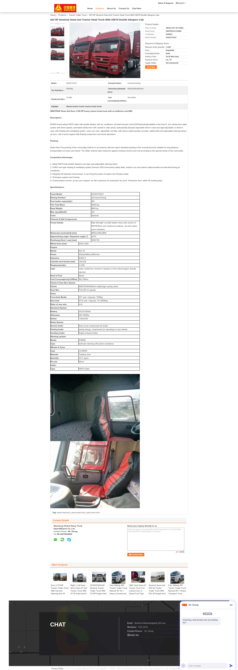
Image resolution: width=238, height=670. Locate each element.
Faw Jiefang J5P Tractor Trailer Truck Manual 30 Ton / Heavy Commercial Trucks (118, 590)
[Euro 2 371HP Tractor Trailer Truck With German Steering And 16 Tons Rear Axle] (60, 577)
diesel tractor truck (78, 513)
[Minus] (231, 605)
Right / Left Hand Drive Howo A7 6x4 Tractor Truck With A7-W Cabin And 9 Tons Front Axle (79, 590)
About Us (111, 8)
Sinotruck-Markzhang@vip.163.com (150, 623)
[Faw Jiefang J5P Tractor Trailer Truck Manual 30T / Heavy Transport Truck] (177, 577)
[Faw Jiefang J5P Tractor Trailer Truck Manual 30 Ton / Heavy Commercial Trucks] (118, 577)
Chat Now (136, 8)
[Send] (231, 666)
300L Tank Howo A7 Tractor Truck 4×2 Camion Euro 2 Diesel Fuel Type (137, 589)
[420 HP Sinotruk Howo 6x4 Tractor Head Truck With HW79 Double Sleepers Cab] (57, 31)
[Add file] (183, 666)
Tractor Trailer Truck (77, 15)
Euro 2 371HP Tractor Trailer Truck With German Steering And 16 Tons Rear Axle (60, 590)
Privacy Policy (57, 668)
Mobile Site (134, 635)
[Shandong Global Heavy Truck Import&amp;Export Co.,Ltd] (65, 8)
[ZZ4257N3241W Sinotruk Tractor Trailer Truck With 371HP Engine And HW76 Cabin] (99, 577)
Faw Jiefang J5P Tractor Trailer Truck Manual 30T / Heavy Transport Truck (177, 589)
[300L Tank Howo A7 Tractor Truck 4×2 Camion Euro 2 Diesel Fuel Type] (138, 577)
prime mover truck (93, 513)
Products (100, 8)
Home (90, 8)
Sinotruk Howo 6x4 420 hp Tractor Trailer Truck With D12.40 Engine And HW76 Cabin (157, 590)
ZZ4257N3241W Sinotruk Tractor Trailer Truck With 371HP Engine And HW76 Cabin (98, 590)
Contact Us (124, 8)
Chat (58, 624)
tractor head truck (63, 513)
